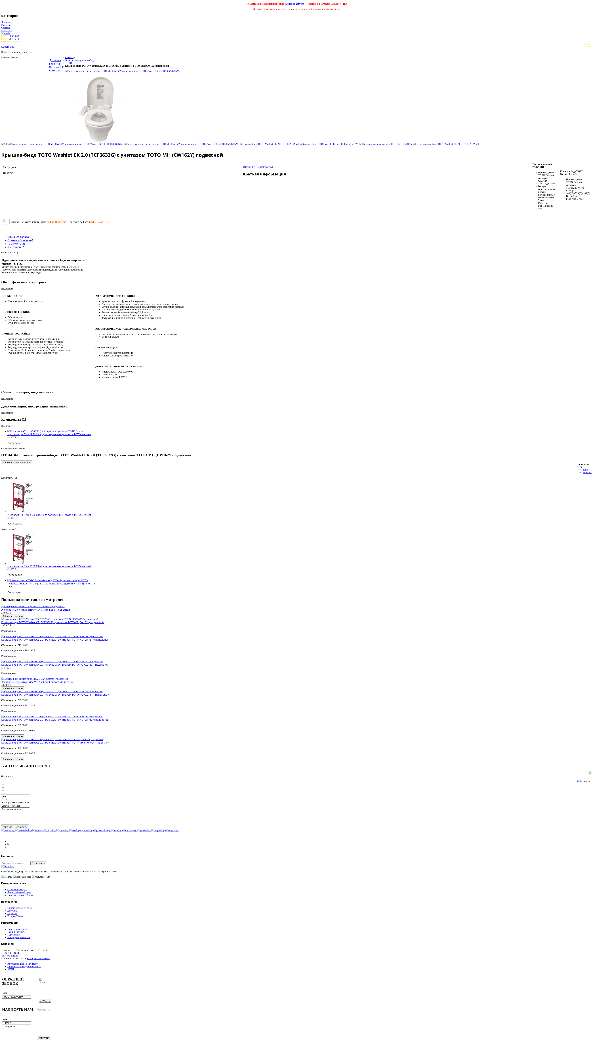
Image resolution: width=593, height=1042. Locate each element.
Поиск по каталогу (17, 929)
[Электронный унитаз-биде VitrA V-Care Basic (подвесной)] (33, 606)
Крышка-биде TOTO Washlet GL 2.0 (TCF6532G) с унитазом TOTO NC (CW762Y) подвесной (55, 719)
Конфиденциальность (18, 937)
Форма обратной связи (19, 892)
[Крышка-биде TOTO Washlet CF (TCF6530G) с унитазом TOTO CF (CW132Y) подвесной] (49, 619)
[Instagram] (8, 844)
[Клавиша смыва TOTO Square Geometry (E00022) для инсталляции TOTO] (47, 580)
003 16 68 (10, 36)
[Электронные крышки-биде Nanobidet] (23, 830)
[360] (4, 144)
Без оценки (584, 781)
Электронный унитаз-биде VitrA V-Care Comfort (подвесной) (37, 682)
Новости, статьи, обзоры (20, 895)
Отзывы (5, 27)
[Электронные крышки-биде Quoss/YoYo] (87, 830)
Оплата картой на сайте (19, 908)
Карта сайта (13, 934)
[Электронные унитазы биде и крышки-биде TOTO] (75, 830)
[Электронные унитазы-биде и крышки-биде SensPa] (8, 830)
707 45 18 (10, 39)
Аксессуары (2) (16, 247)
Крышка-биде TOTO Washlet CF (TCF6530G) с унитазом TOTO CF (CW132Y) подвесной (52, 622)
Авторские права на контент (22, 963)
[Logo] (7, 866)
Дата (579, 467)
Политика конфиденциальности (24, 966)
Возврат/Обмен (15, 916)
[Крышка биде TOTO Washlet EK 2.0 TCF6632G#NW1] (269, 144)
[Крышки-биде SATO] (38, 830)
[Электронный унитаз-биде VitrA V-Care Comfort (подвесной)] (34, 679)
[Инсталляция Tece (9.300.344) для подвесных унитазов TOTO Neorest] (45, 431)
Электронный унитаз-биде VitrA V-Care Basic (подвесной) (36, 609)
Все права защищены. (38, 958)
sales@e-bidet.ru (10, 955)
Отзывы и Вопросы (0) (20, 240)
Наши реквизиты (16, 932)
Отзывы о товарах (17, 889)
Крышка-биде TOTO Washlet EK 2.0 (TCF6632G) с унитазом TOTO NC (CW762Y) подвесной (54, 664)
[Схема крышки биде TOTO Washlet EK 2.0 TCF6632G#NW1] (446, 144)
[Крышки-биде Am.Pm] (172, 830)
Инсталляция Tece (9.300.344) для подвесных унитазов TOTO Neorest (49, 434)
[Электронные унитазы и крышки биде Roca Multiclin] (117, 830)
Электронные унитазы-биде (80, 60)
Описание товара (18, 237)
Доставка (6, 22)
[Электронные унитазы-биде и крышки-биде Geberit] (144, 830)
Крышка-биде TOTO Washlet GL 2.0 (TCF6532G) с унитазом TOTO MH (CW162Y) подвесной (55, 742)
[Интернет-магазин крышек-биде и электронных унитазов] (296, 33)
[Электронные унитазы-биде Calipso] (158, 830)
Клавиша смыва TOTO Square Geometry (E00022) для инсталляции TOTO (51, 583)
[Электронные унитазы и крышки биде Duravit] (130, 830)
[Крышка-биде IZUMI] (62, 830)
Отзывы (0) (249, 167)
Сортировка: (583, 464)
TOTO (68, 63)
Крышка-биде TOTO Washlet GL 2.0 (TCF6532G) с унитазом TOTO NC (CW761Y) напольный (55, 639)
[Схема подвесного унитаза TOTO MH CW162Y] (386, 144)
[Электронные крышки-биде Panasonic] (102, 830)
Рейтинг (587, 472)
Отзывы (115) (57, 67)
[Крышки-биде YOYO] (50, 830)
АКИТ (10, 969)
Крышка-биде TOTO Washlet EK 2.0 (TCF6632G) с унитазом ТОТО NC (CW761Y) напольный (55, 694)
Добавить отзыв (265, 167)
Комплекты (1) (16, 243)
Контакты (6, 30)
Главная (69, 57)
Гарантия (6, 25)
